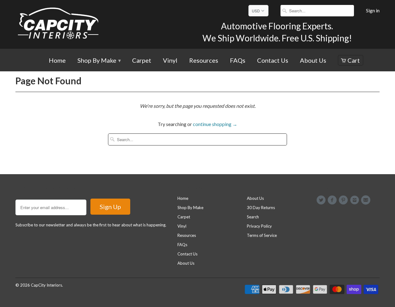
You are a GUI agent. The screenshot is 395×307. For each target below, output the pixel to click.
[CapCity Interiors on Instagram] (355, 200)
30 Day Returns (261, 207)
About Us (313, 60)
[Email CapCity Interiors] (366, 200)
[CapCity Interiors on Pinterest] (344, 200)
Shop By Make (98, 60)
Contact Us (272, 60)
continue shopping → (215, 124)
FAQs (237, 60)
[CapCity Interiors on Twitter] (321, 200)
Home (57, 60)
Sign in (373, 10)
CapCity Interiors (46, 285)
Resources (203, 60)
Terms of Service (262, 235)
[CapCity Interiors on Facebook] (333, 200)
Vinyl (170, 60)
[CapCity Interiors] (58, 24)
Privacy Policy (259, 226)
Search (253, 216)
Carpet (141, 60)
